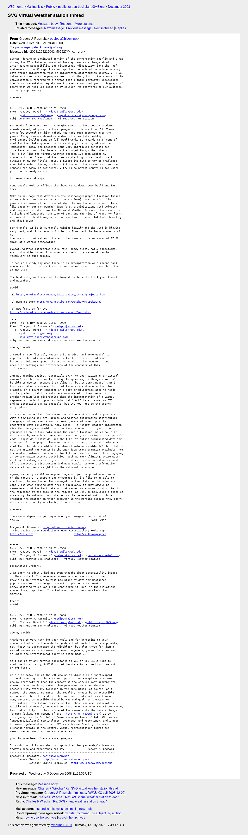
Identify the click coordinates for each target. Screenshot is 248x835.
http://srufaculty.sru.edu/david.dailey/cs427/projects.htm (60, 294)
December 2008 (119, 6)
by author (114, 813)
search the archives (71, 817)
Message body (48, 23)
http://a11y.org (21, 534)
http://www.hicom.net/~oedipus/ (66, 759)
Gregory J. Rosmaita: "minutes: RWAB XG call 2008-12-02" (85, 792)
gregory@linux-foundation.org (64, 527)
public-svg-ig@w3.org (36, 115)
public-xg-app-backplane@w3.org (81, 6)
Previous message (79, 28)
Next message (54, 28)
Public (50, 6)
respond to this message (51, 808)
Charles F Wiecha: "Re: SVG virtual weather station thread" (78, 788)
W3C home (15, 6)
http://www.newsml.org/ (83, 713)
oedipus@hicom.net (64, 38)
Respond (66, 23)
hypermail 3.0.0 (61, 825)
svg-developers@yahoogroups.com (81, 115)
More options (84, 23)
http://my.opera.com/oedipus (91, 762)
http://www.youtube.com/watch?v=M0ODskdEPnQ (69, 301)
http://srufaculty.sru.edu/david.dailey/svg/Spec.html (50, 312)
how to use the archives (40, 817)
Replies (120, 28)
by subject (99, 813)
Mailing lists (35, 6)
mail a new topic (81, 808)
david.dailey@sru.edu (65, 111)
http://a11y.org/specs (90, 534)
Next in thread (103, 28)
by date (70, 813)
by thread (83, 813)
